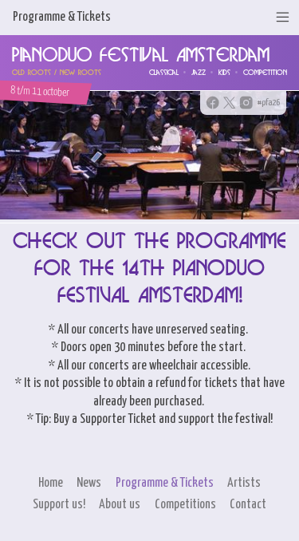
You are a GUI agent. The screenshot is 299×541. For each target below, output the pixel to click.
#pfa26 (269, 102)
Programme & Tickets (165, 482)
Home (50, 482)
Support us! (59, 504)
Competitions (185, 504)
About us (119, 504)
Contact (248, 504)
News (89, 482)
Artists (244, 482)
